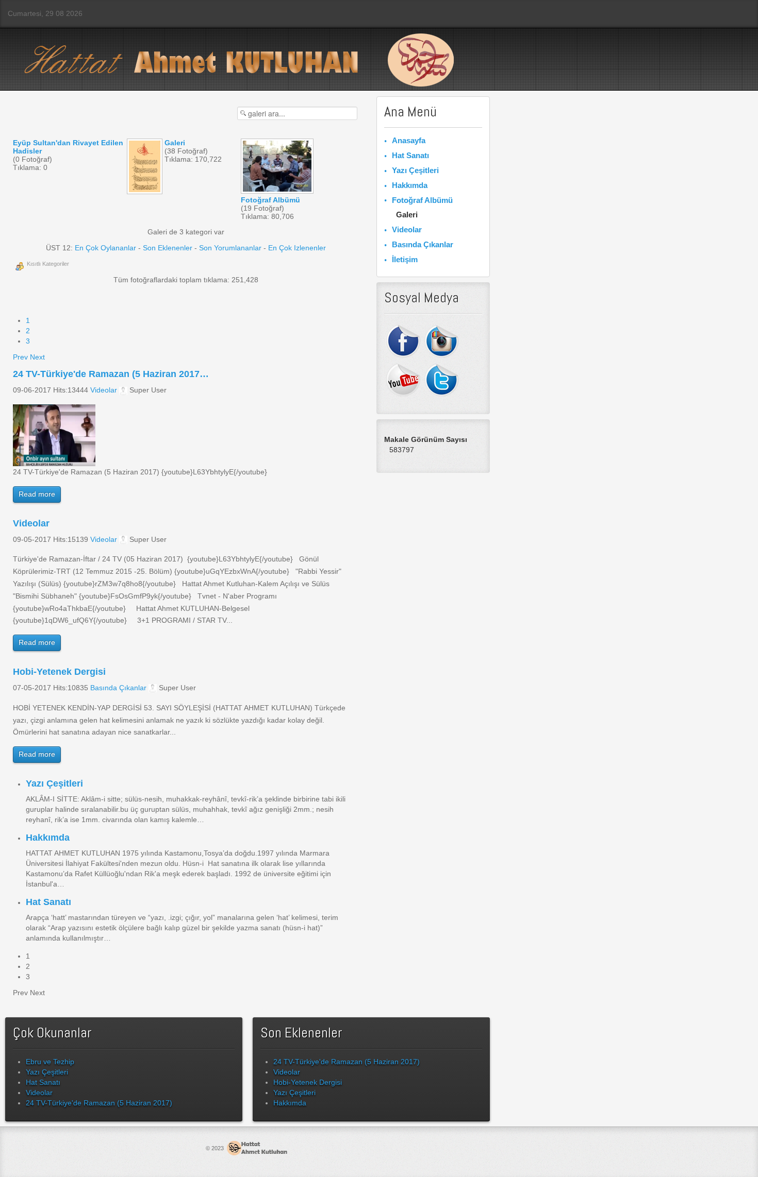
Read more (37, 494)
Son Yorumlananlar (230, 248)
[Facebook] (403, 340)
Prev (20, 357)
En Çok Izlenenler (297, 248)
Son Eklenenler (167, 248)
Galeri (407, 214)
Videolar (103, 390)
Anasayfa (408, 140)
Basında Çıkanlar (118, 688)
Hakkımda (48, 837)
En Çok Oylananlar (105, 248)
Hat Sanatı (48, 902)
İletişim (405, 259)
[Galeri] (145, 189)
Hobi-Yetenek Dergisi (59, 672)
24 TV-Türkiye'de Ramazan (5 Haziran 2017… (111, 374)
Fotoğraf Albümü (422, 200)
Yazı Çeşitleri (54, 783)
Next (37, 357)
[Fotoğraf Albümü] (278, 189)
